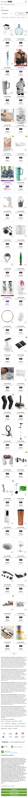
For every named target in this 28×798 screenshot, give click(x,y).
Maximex (10, 728)
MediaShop (14, 723)
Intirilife (2, 721)
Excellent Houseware (9, 726)
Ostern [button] (22, 17)
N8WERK (17, 726)
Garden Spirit (7, 723)
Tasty (2, 726)
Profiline (20, 721)
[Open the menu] (1, 4)
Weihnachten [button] (13, 17)
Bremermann (14, 721)
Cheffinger (15, 728)
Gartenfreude (4, 728)
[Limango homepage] (4, 1)
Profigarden (8, 721)
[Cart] (12, 35)
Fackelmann (22, 726)
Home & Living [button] (5, 17)
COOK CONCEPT (21, 723)
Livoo (2, 723)
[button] (7, 13)
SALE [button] (18, 17)
